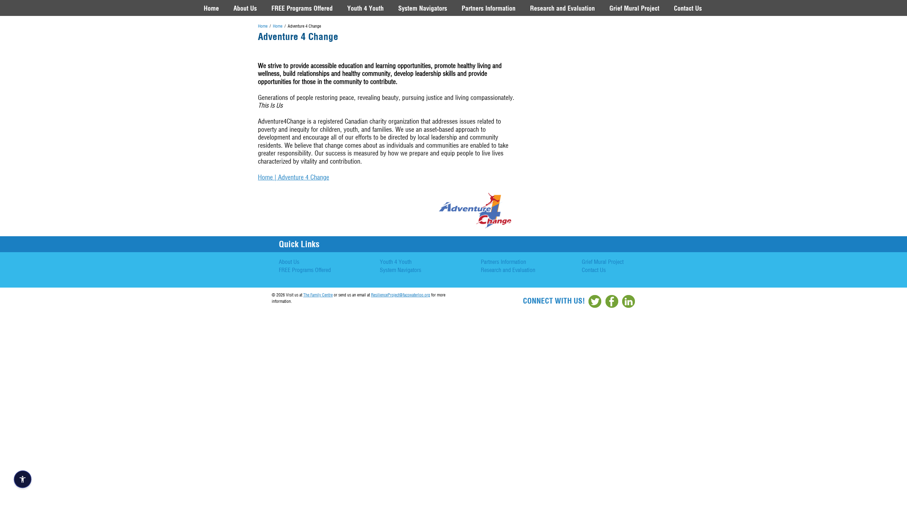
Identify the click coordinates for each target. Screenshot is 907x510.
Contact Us (688, 8)
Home (211, 8)
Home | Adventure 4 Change (293, 177)
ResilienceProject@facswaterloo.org (400, 295)
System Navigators (422, 8)
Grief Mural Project (634, 8)
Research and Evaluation (562, 8)
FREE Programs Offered (302, 8)
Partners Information (489, 8)
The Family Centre (318, 295)
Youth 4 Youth (365, 8)
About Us (245, 8)
